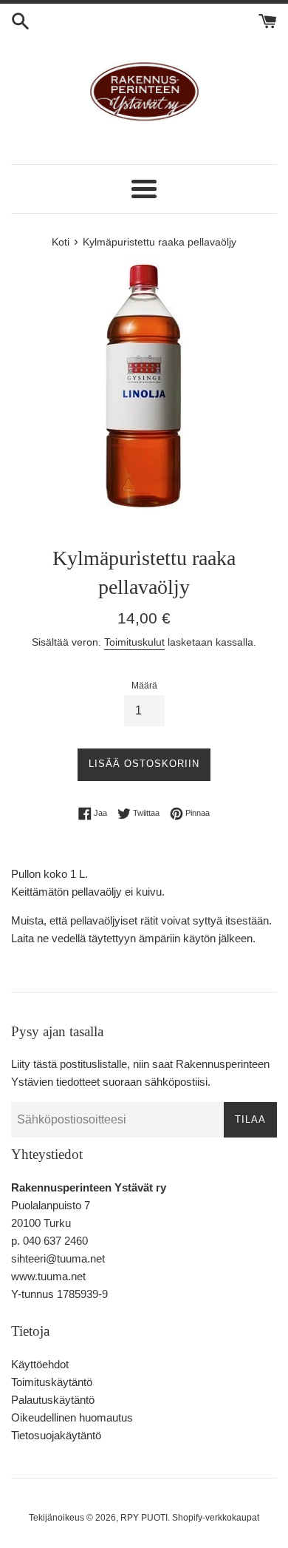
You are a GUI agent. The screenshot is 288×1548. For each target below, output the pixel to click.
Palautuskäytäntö (53, 1399)
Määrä (144, 685)
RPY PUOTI (144, 1517)
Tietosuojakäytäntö (56, 1435)
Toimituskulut (134, 642)
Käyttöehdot (40, 1364)
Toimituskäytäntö (51, 1382)
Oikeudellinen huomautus (72, 1417)
